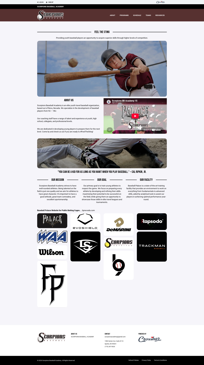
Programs (124, 15)
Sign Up (50, 2)
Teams (148, 15)
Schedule (137, 15)
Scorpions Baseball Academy (50, 6)
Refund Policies (134, 360)
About (112, 15)
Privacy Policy (146, 360)
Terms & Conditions (160, 360)
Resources (160, 15)
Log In (41, 2)
